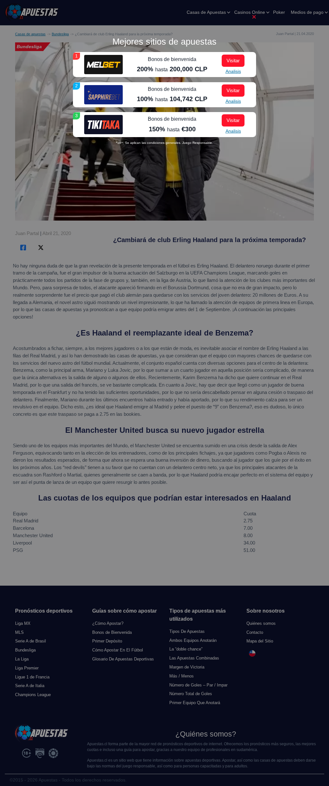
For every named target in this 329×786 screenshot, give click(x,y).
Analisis (233, 71)
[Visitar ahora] (103, 64)
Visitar (233, 60)
